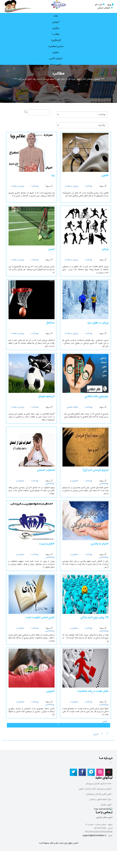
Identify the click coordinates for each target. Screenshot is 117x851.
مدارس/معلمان (57, 46)
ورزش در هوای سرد (97, 323)
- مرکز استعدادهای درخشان (100, 799)
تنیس (51, 249)
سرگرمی (55, 28)
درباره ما (56, 71)
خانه (56, 16)
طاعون (104, 175)
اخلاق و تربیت (47, 544)
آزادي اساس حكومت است (40, 617)
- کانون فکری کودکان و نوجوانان (99, 794)
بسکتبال (50, 323)
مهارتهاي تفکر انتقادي (96, 396)
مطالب (56, 34)
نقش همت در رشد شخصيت (92, 691)
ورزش (105, 249)
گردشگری (56, 40)
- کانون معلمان (106, 805)
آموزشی (55, 22)
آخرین (95, 734)
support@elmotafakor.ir (94, 835)
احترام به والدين (99, 544)
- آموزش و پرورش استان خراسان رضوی (95, 789)
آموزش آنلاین (55, 58)
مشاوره (55, 52)
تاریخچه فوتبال (46, 396)
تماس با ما (56, 65)
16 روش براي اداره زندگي (94, 617)
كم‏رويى (50, 691)
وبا (53, 175)
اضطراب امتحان (46, 470)
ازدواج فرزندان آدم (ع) (95, 470)
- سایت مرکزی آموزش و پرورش (99, 783)
